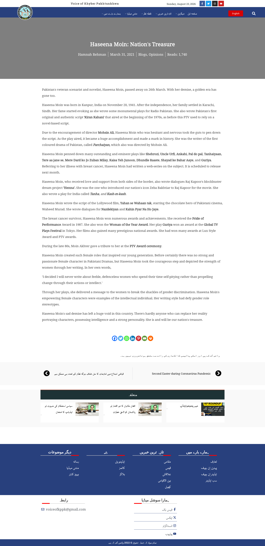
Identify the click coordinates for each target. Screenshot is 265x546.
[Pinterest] (138, 338)
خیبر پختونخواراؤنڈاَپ (189, 405)
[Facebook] (114, 338)
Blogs (142, 54)
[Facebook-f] (202, 3)
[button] (253, 13)
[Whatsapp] (126, 338)
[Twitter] (208, 3)
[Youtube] (221, 3)
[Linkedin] (132, 338)
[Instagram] (215, 3)
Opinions (156, 54)
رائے (105, 452)
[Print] (150, 338)
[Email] (144, 338)
